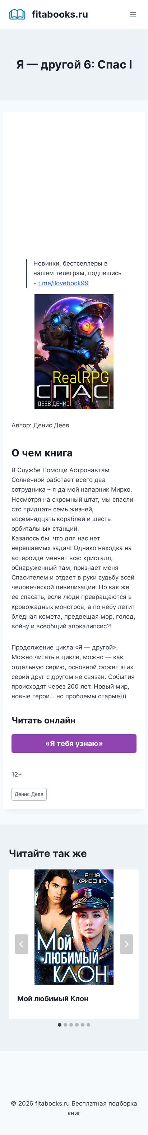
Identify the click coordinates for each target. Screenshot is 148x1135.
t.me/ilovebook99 (63, 283)
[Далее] (126, 944)
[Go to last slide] (21, 944)
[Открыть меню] (132, 14)
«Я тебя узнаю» (74, 743)
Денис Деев (29, 794)
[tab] (59, 1025)
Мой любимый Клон (52, 998)
